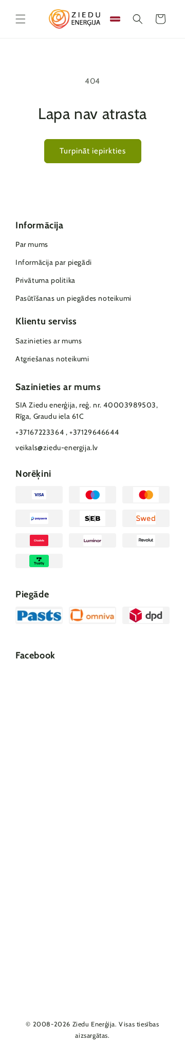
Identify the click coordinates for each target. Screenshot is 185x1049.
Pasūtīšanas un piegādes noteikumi (73, 298)
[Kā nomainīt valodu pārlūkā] (115, 19)
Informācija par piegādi (53, 262)
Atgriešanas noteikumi (52, 358)
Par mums (31, 244)
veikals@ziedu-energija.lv (56, 447)
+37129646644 (94, 432)
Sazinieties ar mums (48, 340)
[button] (20, 19)
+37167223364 (39, 432)
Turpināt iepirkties (93, 151)
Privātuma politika (45, 280)
